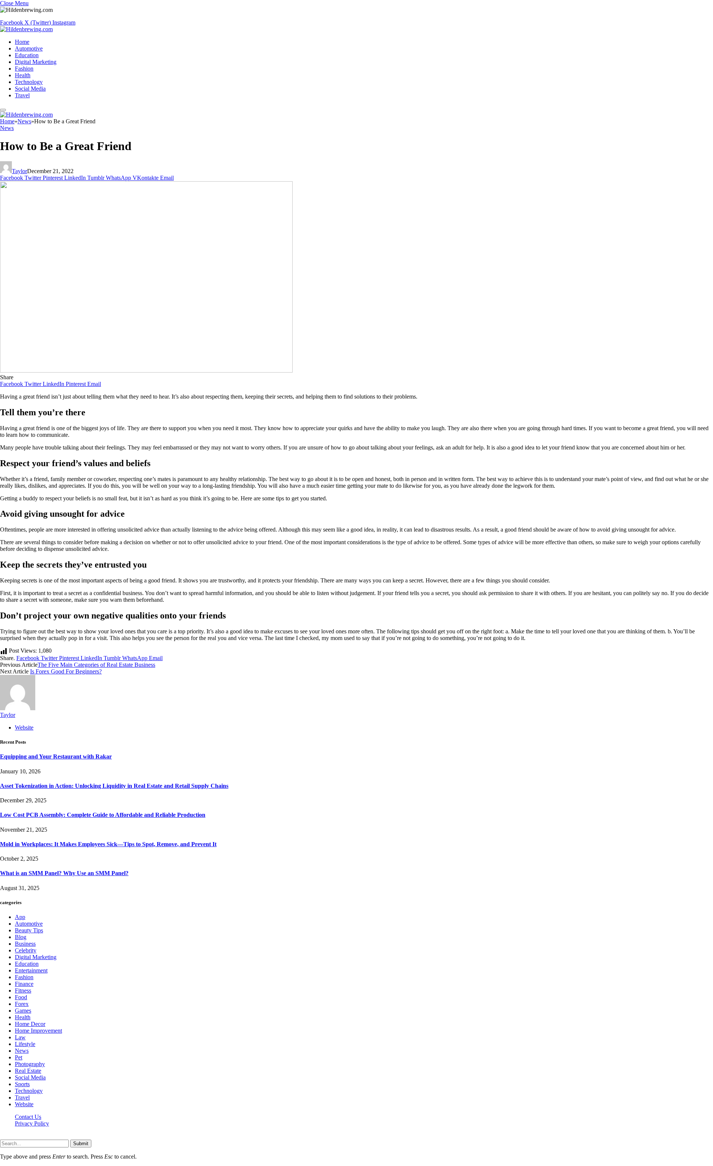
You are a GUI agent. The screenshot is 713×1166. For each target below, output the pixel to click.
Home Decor (30, 1024)
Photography (30, 1064)
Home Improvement (38, 1030)
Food (21, 997)
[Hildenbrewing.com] (26, 29)
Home (22, 42)
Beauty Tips (29, 930)
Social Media (30, 88)
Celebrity (25, 950)
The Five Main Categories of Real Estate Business (96, 665)
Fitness (23, 990)
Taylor (19, 171)
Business (25, 944)
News (7, 128)
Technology (29, 82)
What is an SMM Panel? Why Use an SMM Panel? (64, 873)
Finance (24, 984)
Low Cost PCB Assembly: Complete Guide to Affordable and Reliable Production (102, 815)
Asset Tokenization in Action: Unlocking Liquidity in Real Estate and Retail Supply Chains (114, 786)
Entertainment (31, 970)
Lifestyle (25, 1044)
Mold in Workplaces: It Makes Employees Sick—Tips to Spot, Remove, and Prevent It (108, 844)
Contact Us (28, 1117)
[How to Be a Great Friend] (146, 370)
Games (23, 1010)
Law (20, 1037)
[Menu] (3, 110)
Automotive (29, 48)
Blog (20, 937)
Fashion (24, 68)
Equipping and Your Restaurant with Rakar (56, 756)
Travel (22, 95)
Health (22, 75)
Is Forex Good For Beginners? (66, 671)
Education (27, 55)
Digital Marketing (35, 62)
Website (24, 1104)
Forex (22, 1004)
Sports (22, 1084)
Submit (80, 1143)
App (20, 917)
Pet (18, 1057)
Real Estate (28, 1071)
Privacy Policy (32, 1123)
